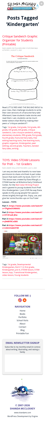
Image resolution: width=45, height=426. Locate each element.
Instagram (20, 300)
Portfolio (22, 317)
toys (11, 272)
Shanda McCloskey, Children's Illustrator (22, 6)
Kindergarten (25, 143)
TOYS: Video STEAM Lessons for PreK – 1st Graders (21, 162)
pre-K (17, 269)
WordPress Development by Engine (22, 416)
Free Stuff (26, 48)
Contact (22, 327)
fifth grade (26, 135)
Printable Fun (22, 333)
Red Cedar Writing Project (27, 184)
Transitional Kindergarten (25, 272)
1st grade (12, 127)
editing (37, 132)
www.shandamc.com (22, 412)
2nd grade (21, 127)
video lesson (8, 275)
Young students (21, 275)
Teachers (27, 145)
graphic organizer (10, 143)
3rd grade (31, 127)
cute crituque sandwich (22, 132)
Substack (24, 300)
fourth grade (8, 137)
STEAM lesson (27, 269)
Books (22, 314)
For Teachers (17, 48)
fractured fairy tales (24, 137)
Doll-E (14, 168)
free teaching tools (31, 140)
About (22, 323)
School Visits (22, 320)
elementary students (11, 135)
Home (22, 310)
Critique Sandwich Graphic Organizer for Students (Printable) (20, 40)
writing (15, 148)
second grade (16, 145)
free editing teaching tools (19, 139)
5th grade (13, 129)
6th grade (22, 129)
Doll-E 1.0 (19, 267)
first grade (37, 135)
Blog (22, 330)
